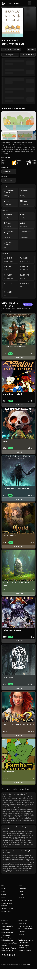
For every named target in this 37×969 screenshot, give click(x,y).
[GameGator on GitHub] (15, 955)
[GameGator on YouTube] (7, 955)
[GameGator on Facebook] (5, 955)
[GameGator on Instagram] (2, 955)
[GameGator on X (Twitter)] (10, 955)
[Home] (3, 3)
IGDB (24, 964)
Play (18, 49)
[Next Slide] (32, 121)
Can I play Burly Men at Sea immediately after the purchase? (17, 828)
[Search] (29, 3)
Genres (5, 186)
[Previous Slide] (4, 121)
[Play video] (18, 121)
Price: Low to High (26, 54)
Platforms (5, 210)
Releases (5, 253)
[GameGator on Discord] (12, 955)
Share (32, 49)
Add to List (8, 49)
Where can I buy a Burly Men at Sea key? (15, 794)
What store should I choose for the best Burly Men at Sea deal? (17, 851)
